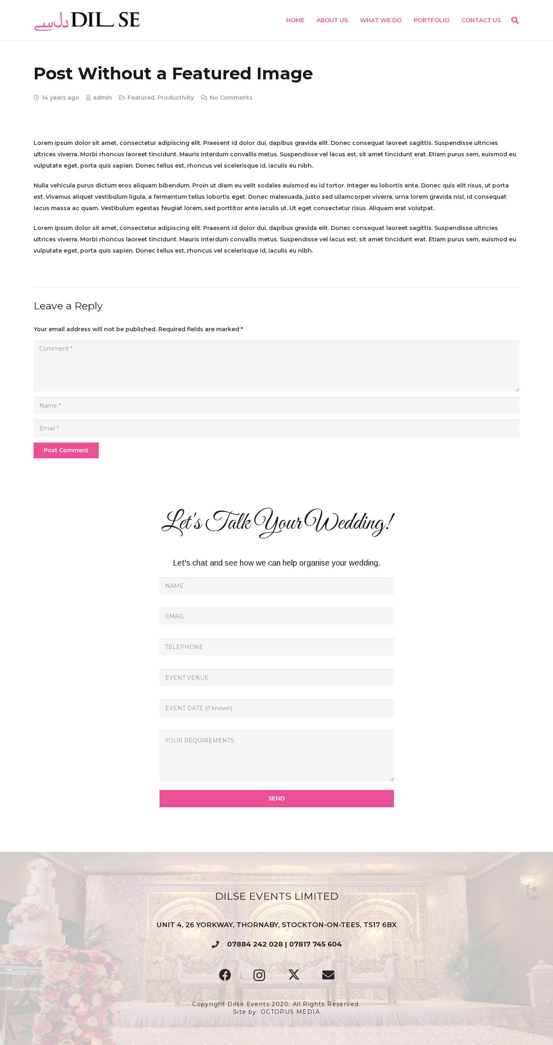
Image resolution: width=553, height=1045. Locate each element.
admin (102, 97)
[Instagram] (259, 975)
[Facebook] (225, 975)
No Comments (231, 97)
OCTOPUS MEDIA (290, 1011)
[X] (294, 975)
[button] (405, 20)
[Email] (328, 975)
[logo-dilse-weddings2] (88, 20)
